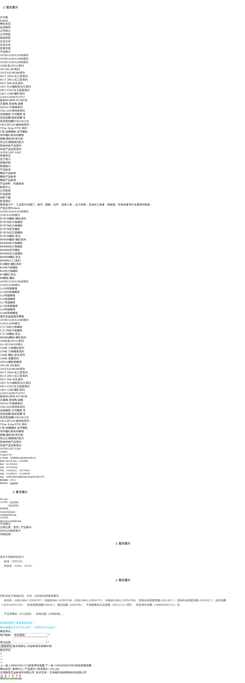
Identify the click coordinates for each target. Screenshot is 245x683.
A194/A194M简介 (10, 285)
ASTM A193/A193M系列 (14, 55)
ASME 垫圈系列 (9, 358)
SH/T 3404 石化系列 (11, 83)
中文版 (4, 17)
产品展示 (5, 51)
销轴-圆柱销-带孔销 (11, 138)
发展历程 (5, 48)
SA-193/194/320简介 (11, 344)
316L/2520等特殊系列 (12, 110)
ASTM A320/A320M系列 (14, 62)
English (4, 20)
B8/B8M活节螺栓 (10, 250)
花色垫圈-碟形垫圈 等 (13, 117)
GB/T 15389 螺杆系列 (12, 93)
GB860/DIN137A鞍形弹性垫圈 (27, 665)
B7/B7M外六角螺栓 (11, 222)
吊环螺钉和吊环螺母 (12, 135)
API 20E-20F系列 (10, 69)
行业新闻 (5, 194)
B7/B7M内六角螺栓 (11, 225)
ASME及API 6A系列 (12, 65)
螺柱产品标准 (8, 173)
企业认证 (5, 41)
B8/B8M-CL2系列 (10, 260)
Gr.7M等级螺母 (9, 306)
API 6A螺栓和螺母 (11, 361)
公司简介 (5, 30)
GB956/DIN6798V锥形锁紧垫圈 (73, 665)
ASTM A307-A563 (10, 152)
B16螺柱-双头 (8, 274)
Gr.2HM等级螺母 (10, 292)
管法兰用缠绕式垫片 (12, 142)
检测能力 (5, 166)
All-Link (54, 669)
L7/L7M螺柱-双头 (10, 334)
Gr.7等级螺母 (7, 302)
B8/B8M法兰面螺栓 (11, 253)
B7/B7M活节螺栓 (10, 229)
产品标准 (5, 169)
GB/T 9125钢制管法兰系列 (15, 86)
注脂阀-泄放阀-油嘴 (11, 103)
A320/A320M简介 (10, 323)
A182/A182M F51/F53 (12, 97)
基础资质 (5, 37)
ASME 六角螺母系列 (12, 351)
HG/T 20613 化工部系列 (14, 79)
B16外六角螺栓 (9, 267)
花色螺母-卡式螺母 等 (13, 114)
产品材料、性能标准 (12, 183)
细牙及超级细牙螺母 (12, 316)
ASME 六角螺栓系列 (12, 347)
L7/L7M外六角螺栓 (11, 327)
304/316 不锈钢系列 (11, 107)
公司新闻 (5, 190)
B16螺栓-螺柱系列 (10, 264)
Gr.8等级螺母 (7, 309)
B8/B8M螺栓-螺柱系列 (13, 239)
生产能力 (5, 159)
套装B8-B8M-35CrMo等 (13, 100)
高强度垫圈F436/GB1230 (14, 121)
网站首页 (5, 23)
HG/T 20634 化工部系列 (14, 76)
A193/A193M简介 (10, 215)
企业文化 (5, 44)
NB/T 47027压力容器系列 (15, 90)
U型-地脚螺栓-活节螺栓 (14, 131)
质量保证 (5, 155)
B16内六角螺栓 (9, 271)
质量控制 (5, 162)
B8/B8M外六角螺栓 (11, 243)
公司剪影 (5, 34)
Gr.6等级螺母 (7, 299)
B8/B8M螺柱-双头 (10, 257)
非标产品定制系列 (10, 149)
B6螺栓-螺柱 (7, 278)
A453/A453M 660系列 (12, 72)
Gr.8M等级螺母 (9, 313)
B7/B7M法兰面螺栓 (11, 232)
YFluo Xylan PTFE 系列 (13, 128)
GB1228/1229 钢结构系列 (14, 124)
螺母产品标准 (8, 180)
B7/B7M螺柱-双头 (10, 236)
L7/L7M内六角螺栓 (11, 330)
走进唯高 (5, 27)
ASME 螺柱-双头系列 (12, 354)
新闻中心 (5, 187)
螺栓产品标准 (8, 176)
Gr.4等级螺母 (7, 295)
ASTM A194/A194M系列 (14, 58)
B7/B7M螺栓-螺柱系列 (13, 218)
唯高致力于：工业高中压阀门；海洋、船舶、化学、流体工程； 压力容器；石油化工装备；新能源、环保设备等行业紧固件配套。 (76, 204)
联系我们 (5, 201)
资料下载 (5, 197)
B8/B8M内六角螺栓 (11, 246)
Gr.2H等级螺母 (8, 288)
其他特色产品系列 (10, 145)
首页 (16, 527)
